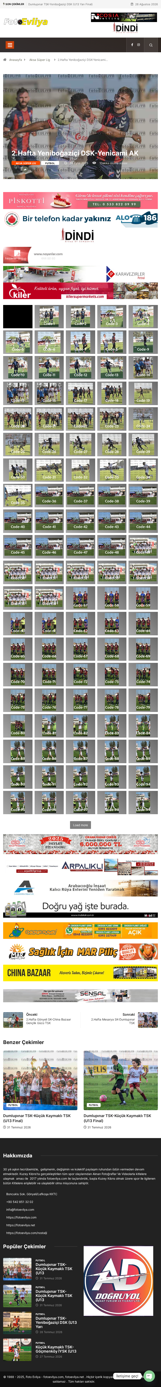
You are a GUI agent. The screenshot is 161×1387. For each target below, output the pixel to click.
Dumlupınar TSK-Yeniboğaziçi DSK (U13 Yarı (56, 1322)
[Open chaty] (149, 1376)
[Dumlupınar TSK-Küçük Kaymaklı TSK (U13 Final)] (17, 1269)
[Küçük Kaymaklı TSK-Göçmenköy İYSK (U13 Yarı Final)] (17, 1350)
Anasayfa (15, 59)
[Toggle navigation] (10, 45)
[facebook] (132, 45)
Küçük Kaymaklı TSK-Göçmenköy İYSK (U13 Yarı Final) (63, 4)
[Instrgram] (138, 45)
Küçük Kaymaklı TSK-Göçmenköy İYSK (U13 (56, 1349)
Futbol (50, 163)
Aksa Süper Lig (39, 59)
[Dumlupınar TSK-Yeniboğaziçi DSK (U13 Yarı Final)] (17, 1323)
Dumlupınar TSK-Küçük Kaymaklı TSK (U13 (54, 1268)
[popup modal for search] (151, 45)
